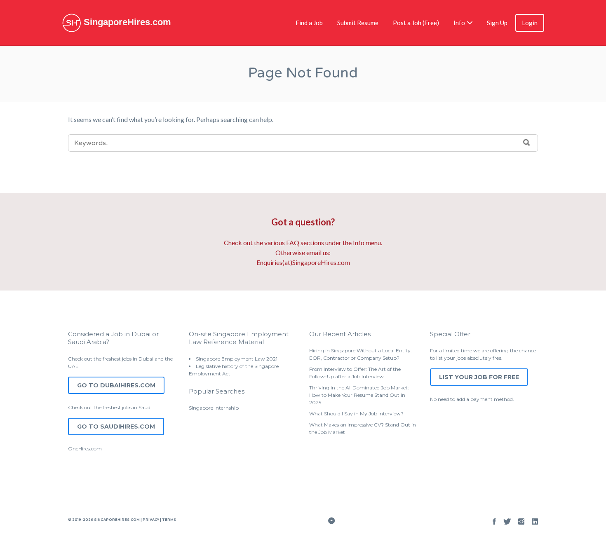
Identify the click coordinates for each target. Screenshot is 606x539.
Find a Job (309, 22)
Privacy (151, 520)
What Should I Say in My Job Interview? (356, 413)
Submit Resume (357, 22)
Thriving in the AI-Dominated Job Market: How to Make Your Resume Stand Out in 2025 (359, 394)
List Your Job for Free (479, 377)
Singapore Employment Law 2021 (236, 359)
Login (530, 22)
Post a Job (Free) (416, 22)
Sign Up (497, 22)
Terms (168, 520)
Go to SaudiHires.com (116, 426)
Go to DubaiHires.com (116, 385)
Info (459, 22)
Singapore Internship (214, 408)
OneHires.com (85, 448)
